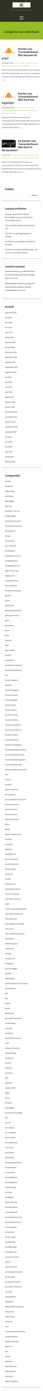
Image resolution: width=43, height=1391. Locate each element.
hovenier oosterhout (13, 725)
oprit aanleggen (11, 968)
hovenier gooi (10, 705)
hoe (6, 675)
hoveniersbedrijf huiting (14, 754)
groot (7, 630)
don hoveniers (10, 546)
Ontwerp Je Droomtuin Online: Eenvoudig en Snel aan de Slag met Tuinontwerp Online (18, 217)
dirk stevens (9, 541)
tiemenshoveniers (12, 271)
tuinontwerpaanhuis (13, 1222)
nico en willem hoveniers (15, 933)
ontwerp (8, 953)
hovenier (30, 107)
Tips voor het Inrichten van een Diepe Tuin (19, 227)
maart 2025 (9, 397)
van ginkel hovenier (12, 1282)
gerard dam (9, 605)
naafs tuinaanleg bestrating (16, 909)
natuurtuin (9, 928)
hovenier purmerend (13, 730)
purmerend (9, 1013)
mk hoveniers (10, 869)
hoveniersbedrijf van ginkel (16, 769)
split (6, 1078)
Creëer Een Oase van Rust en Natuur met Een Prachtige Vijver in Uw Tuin (20, 274)
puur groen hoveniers (13, 1018)
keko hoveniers (11, 809)
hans (7, 645)
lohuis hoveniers (11, 859)
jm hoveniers (10, 794)
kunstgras (9, 844)
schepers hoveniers (12, 1048)
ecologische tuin (11, 561)
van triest (8, 1291)
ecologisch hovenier (13, 556)
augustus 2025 (10, 372)
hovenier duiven (11, 695)
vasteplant (9, 1301)
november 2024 (11, 417)
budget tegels (10, 516)
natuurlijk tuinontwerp (14, 914)
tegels (7, 1093)
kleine (7, 824)
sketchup (8, 1068)
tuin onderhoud (21, 110)
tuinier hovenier (11, 1202)
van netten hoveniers (13, 1287)
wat (14, 113)
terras (7, 1098)
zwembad (9, 1376)
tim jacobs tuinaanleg (13, 1112)
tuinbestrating (10, 1187)
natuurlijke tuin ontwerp (14, 924)
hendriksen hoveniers (13, 665)
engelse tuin (10, 575)
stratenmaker (10, 1088)
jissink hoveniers (11, 789)
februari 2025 (10, 402)
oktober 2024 (10, 422)
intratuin (8, 784)
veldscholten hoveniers (14, 1306)
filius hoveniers (11, 585)
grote (7, 635)
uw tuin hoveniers (12, 1257)
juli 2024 (8, 437)
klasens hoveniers (12, 819)
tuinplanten (9, 1232)
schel (7, 1043)
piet (6, 993)
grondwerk (9, 625)
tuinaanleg (14, 66)
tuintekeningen (11, 1247)
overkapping (10, 978)
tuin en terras (10, 1137)
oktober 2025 (10, 362)
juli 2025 (8, 377)
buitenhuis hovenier (13, 521)
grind (7, 620)
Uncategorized (10, 1252)
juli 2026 (8, 317)
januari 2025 (10, 407)
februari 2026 (10, 342)
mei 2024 (8, 447)
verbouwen (9, 1311)
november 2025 (11, 357)
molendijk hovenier (12, 889)
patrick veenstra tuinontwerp (16, 983)
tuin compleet (10, 1132)
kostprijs (8, 839)
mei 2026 (8, 327)
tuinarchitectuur (11, 1177)
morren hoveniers (12, 894)
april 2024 (9, 451)
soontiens (9, 1073)
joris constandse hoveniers (15, 799)
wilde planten (10, 1371)
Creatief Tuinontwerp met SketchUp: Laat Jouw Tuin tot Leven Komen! (21, 251)
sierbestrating (10, 1053)
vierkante (8, 1321)
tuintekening (10, 1242)
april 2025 (9, 392)
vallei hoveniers (11, 1267)
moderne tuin (10, 884)
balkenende (9, 491)
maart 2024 (9, 456)
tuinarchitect (10, 1172)
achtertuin (9, 486)
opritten (8, 973)
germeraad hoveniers (13, 610)
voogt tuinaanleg (11, 1341)
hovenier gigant (11, 700)
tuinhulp (8, 1192)
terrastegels (9, 1108)
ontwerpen (9, 963)
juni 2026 (8, 322)
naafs (7, 904)
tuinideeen (9, 1197)
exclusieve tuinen (12, 580)
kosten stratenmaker (13, 834)
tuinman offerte (11, 1207)
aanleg (7, 481)
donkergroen (10, 551)
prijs (6, 998)
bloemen (8, 506)
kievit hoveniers (11, 814)
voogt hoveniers (11, 1336)
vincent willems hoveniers (15, 1331)
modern (8, 879)
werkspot (8, 1361)
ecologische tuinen (12, 565)
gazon (7, 600)
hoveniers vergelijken (13, 745)
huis (6, 774)
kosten (7, 829)
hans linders (10, 650)
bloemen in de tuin (12, 511)
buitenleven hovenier (13, 526)
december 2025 (11, 352)
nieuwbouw (9, 938)
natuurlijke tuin (11, 919)
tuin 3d (8, 1122)
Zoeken (9, 189)
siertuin (8, 1063)
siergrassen (9, 1058)
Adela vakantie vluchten (14, 283)
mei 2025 (8, 387)
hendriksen (9, 660)
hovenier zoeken (11, 735)
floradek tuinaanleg (13, 590)
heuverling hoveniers (13, 670)
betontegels (9, 501)
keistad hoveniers (12, 804)
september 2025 (11, 367)
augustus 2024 (10, 432)
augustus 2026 (10, 312)
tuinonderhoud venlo (13, 1217)
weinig (7, 1356)
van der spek (10, 1277)
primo (7, 1008)
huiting (8, 779)
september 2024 (11, 427)
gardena (8, 595)
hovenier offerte (11, 720)
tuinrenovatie (10, 1237)
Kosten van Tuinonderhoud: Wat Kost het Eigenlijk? (20, 98)
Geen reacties (19, 63)
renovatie (8, 1028)
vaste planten (10, 1296)
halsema (8, 640)
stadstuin (8, 1083)
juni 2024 (8, 442)
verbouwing (9, 1316)
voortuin (8, 1346)
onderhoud (30, 63)
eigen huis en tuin (12, 570)
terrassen (8, 1103)
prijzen (13, 110)
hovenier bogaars (12, 690)
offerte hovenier (11, 943)
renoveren (9, 1033)
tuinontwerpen (11, 1227)
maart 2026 (9, 337)
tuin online (9, 1147)
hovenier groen (11, 710)
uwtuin (8, 1262)
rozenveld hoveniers (13, 1038)
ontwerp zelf (10, 958)
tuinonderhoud (24, 66)
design (7, 536)
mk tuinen (9, 874)
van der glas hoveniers (14, 1272)
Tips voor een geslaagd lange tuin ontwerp (18, 235)
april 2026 (9, 332)
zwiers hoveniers (11, 1381)
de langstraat (10, 531)
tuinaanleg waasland (13, 1162)
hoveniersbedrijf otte (13, 764)
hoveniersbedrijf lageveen (15, 759)
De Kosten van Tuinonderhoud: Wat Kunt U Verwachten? (20, 145)
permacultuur (10, 988)
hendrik (8, 655)
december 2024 (11, 412)
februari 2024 (10, 461)
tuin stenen (9, 1152)
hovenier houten (11, 715)
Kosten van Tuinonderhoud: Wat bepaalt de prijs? (20, 53)
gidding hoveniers (12, 615)
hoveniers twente (12, 740)
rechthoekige (10, 1023)
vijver (7, 1326)
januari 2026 (10, 347)
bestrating (9, 496)
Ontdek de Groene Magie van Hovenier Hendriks (20, 243)
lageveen (8, 849)
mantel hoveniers (12, 864)
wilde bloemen (11, 1366)
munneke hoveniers (13, 899)
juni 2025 (8, 382)
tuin (6, 1117)
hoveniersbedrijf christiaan (15, 749)
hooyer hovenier (11, 680)
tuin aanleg (9, 1127)
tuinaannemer (10, 1167)
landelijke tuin (10, 854)
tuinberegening (11, 1182)
